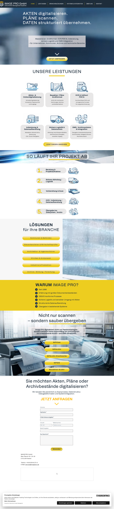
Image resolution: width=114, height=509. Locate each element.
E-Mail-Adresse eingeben (46, 417)
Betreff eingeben (44, 428)
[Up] (36, 289)
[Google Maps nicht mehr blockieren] (57, 474)
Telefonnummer (57, 422)
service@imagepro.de (32, 464)
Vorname (42, 407)
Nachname (43, 412)
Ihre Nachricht (44, 434)
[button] (42, 3)
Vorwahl (42, 422)
